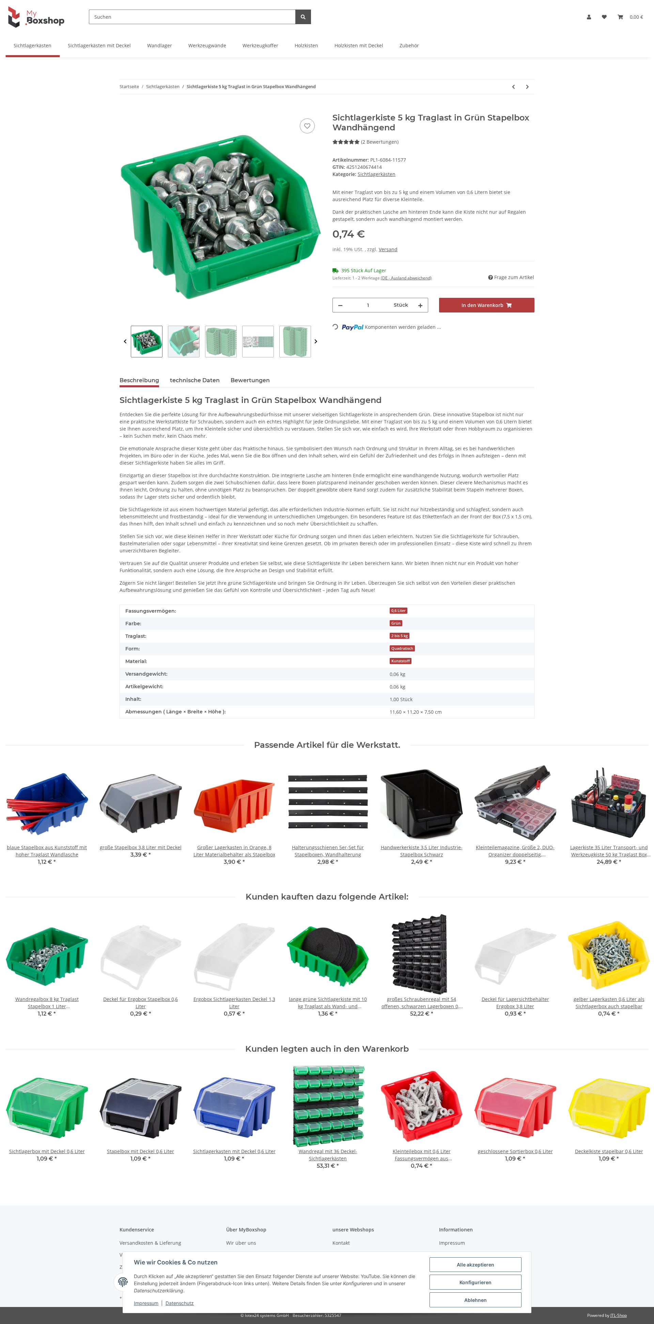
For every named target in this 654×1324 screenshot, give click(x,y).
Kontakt (341, 1243)
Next (316, 341)
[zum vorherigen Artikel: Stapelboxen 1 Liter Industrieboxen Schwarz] (513, 86)
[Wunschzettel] (604, 17)
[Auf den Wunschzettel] (307, 125)
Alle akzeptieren (475, 1265)
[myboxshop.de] (36, 17)
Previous (125, 341)
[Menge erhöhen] (420, 305)
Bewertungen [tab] (250, 380)
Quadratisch (402, 648)
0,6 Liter (398, 610)
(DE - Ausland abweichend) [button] (406, 278)
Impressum (452, 1243)
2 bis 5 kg (399, 635)
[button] (588, 17)
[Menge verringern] (340, 305)
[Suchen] (303, 17)
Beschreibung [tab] (139, 380)
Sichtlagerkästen (376, 174)
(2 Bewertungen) (380, 142)
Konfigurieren (476, 1282)
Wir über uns (241, 1243)
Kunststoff (400, 661)
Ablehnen (475, 1300)
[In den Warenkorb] (125, 109)
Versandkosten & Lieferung (150, 1243)
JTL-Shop (618, 1315)
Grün (396, 623)
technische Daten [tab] (195, 380)
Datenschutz (180, 1303)
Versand (388, 249)
